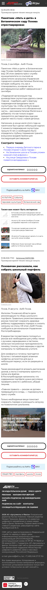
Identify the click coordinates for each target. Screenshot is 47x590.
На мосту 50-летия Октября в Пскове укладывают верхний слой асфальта (25, 221)
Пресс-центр (34, 491)
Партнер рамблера (22, 578)
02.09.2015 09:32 (8, 10)
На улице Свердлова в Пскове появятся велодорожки (19, 158)
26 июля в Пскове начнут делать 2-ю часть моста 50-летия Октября (27, 237)
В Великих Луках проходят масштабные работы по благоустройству (26, 245)
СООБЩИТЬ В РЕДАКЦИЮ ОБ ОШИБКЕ (20, 507)
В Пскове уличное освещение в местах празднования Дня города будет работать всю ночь (27, 215)
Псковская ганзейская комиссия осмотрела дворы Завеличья (23, 229)
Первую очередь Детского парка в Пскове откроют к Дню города (22, 148)
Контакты (28, 504)
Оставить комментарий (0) (24, 179)
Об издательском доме (14, 491)
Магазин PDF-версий (23, 495)
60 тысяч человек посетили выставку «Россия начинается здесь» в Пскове (23, 421)
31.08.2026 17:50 (7, 258)
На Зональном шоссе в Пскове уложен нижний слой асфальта (24, 153)
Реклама (6, 495)
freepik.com (6, 304)
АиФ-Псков (6, 60)
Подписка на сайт (11, 504)
